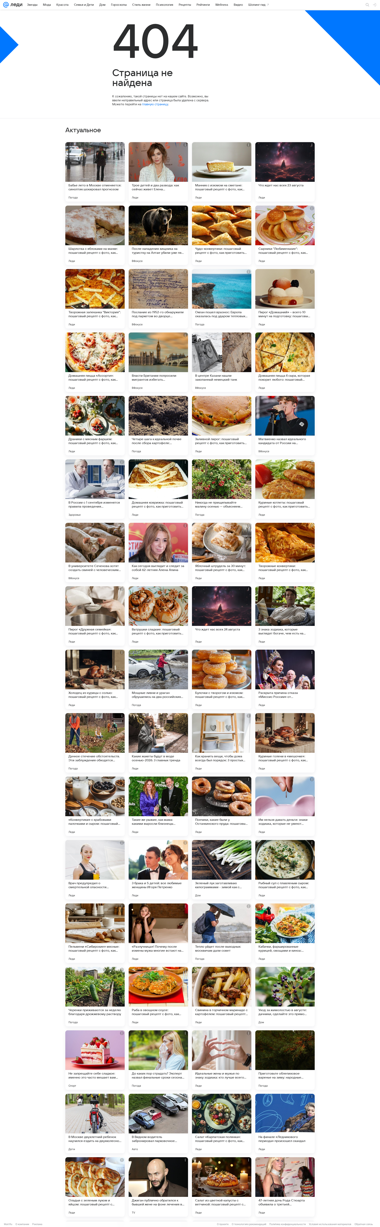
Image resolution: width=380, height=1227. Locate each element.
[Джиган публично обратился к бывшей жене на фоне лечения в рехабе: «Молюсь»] (158, 1187)
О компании (22, 1224)
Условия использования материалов (330, 1224)
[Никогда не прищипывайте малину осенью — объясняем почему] (221, 489)
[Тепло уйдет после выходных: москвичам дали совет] (221, 933)
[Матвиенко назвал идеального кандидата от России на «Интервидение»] (285, 425)
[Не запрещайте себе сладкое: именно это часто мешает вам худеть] (95, 1060)
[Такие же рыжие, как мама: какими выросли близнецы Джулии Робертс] (158, 806)
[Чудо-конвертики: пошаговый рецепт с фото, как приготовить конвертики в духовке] (221, 235)
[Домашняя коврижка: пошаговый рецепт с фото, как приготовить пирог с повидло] (158, 489)
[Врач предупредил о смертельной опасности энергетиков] (95, 869)
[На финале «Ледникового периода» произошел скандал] (285, 1123)
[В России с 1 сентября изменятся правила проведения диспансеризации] (95, 489)
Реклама (37, 1224)
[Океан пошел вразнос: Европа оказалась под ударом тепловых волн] (221, 299)
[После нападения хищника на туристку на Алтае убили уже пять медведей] (158, 235)
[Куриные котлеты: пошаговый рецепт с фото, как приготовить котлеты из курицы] (285, 489)
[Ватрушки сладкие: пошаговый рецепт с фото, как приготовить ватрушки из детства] (158, 616)
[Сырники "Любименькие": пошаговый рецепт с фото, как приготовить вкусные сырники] (285, 235)
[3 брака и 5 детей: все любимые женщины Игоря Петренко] (158, 869)
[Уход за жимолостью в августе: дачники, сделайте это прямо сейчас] (285, 996)
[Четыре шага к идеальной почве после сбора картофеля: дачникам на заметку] (158, 425)
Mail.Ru (8, 1224)
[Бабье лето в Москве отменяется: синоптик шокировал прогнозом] (95, 172)
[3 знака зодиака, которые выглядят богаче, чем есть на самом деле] (285, 616)
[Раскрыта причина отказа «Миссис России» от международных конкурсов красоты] (285, 679)
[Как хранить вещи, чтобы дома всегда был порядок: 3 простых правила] (221, 743)
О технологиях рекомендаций (249, 1224)
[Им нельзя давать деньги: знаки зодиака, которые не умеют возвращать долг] (285, 806)
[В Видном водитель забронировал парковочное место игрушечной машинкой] (158, 1123)
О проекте (223, 1224)
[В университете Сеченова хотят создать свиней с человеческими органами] (95, 552)
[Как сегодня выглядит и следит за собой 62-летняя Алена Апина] (158, 552)
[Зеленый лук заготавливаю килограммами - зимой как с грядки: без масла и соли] (221, 869)
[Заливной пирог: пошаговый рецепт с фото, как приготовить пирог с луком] (221, 425)
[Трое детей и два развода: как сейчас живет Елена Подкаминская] (158, 172)
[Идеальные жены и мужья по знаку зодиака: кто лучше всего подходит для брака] (221, 1060)
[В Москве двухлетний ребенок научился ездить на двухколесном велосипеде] (95, 1123)
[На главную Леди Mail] (15, 5)
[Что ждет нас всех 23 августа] (285, 172)
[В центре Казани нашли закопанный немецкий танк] (221, 362)
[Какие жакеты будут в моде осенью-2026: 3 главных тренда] (158, 743)
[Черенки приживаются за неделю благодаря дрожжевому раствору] (95, 996)
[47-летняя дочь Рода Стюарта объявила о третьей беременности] (285, 1187)
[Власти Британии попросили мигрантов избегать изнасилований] (158, 362)
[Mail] (6, 5)
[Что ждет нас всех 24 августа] (221, 616)
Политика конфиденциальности (287, 1224)
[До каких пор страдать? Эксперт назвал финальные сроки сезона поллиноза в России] (158, 1060)
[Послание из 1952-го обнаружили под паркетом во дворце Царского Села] (158, 299)
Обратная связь (363, 1224)
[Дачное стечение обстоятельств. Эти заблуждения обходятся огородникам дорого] (95, 743)
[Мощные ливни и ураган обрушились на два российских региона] (158, 679)
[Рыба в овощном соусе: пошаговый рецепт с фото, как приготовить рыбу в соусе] (158, 996)
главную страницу (155, 104)
